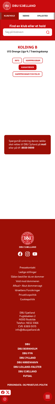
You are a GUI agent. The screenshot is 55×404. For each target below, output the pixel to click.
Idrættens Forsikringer (27, 290)
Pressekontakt (27, 268)
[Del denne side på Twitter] (8, 393)
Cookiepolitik (27, 299)
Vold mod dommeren (27, 281)
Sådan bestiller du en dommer (27, 277)
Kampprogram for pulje (27, 74)
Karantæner (27, 67)
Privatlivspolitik (27, 295)
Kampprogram (33, 61)
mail (43, 144)
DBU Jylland (27, 358)
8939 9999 (27, 148)
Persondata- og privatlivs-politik (27, 385)
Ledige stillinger (28, 272)
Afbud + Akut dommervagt (27, 286)
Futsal (27, 376)
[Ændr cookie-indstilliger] (4, 399)
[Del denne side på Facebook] (3, 393)
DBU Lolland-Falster (27, 367)
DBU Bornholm (27, 349)
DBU (27, 344)
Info (17, 61)
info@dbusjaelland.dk (27, 330)
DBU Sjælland (27, 371)
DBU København (27, 362)
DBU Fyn (27, 353)
